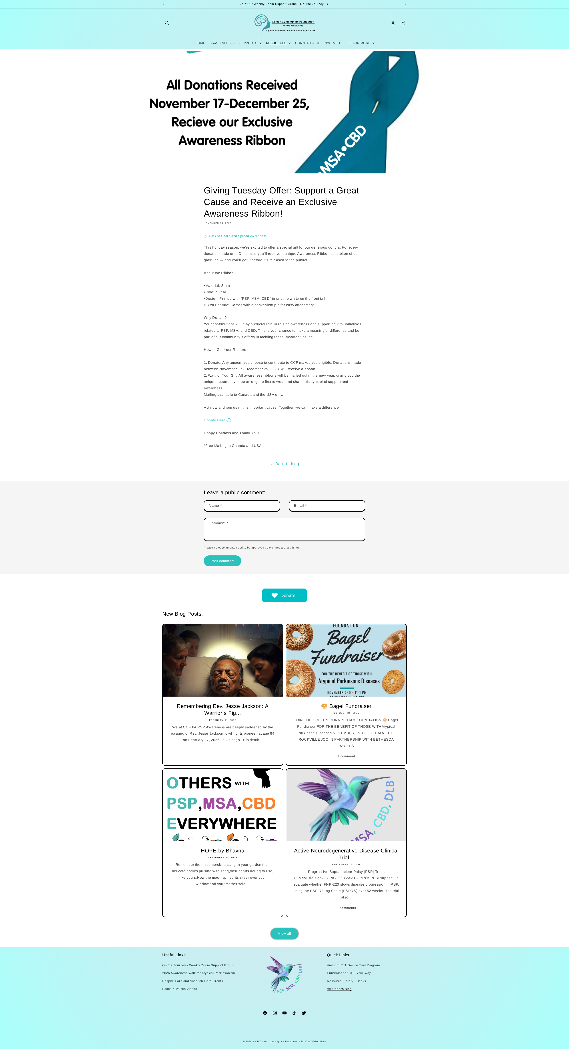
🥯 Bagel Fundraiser (346, 706)
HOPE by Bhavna (222, 851)
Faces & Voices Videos (179, 989)
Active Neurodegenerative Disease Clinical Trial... (346, 854)
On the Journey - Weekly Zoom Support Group (198, 965)
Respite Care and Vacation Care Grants (192, 981)
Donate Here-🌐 (217, 420)
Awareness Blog (339, 989)
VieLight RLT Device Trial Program (353, 965)
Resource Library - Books (346, 981)
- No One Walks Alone (312, 1041)
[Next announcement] (405, 4)
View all (284, 933)
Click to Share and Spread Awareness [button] (238, 236)
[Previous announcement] (164, 4)
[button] (167, 23)
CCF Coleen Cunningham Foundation (275, 1041)
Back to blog (287, 464)
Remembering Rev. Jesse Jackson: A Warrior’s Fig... (223, 709)
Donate (288, 595)
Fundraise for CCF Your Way (349, 973)
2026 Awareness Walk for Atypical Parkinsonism (198, 973)
